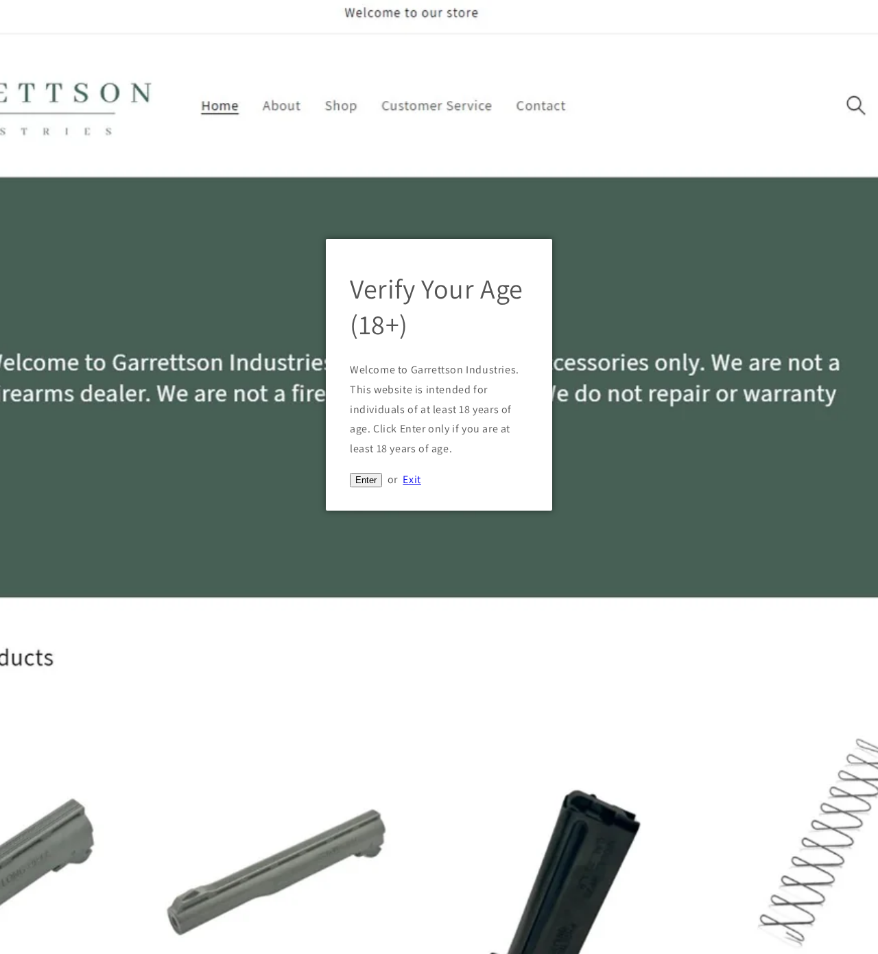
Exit (411, 479)
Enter (366, 480)
